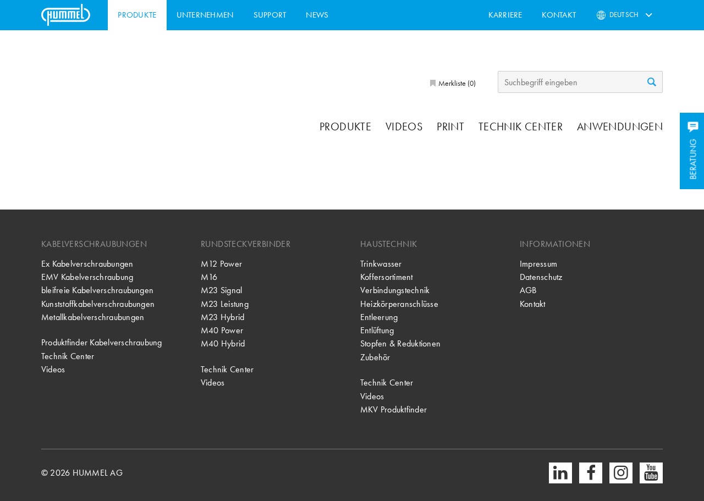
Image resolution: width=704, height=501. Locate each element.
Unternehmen (205, 14)
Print (450, 126)
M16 (209, 277)
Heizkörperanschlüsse (399, 304)
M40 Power (222, 330)
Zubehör (375, 357)
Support (270, 14)
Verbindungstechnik (395, 290)
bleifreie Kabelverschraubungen (97, 290)
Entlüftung (377, 330)
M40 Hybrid (223, 343)
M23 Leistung (225, 304)
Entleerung (379, 317)
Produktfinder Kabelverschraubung (101, 342)
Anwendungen (620, 126)
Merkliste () (456, 83)
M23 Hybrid (222, 317)
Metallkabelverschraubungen (92, 317)
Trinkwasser (381, 263)
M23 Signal (221, 290)
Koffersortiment (386, 277)
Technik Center (521, 126)
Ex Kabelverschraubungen (87, 263)
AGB (528, 290)
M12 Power (221, 263)
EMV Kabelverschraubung (87, 277)
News (317, 14)
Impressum (538, 263)
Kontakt (559, 14)
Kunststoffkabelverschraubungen (98, 304)
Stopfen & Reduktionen (400, 343)
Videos (404, 126)
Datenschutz (541, 277)
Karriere (505, 14)
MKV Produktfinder (393, 409)
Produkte (137, 14)
